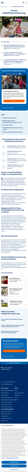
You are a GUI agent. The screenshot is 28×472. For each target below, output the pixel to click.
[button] (14, 101)
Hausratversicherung (5, 392)
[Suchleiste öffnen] (23, 2)
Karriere (16, 397)
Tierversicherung (4, 420)
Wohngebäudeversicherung (6, 418)
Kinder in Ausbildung (12, 249)
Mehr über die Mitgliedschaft (6, 384)
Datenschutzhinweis (10, 458)
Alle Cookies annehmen (14, 462)
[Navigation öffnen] (26, 2)
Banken (16, 390)
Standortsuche (17, 395)
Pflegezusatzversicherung (6, 404)
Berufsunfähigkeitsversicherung (7, 390)
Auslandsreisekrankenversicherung (8, 399)
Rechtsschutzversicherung (6, 411)
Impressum (17, 458)
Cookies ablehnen (14, 465)
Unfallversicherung (5, 416)
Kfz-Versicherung (4, 395)
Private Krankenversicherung (7, 406)
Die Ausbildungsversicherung (7, 397)
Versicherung (10, 219)
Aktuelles (16, 399)
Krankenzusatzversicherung (6, 402)
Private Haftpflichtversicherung (7, 409)
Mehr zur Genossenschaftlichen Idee (8, 381)
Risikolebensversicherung (6, 413)
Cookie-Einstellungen (14, 469)
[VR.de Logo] (7, 3)
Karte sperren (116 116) (19, 392)
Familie (12, 243)
